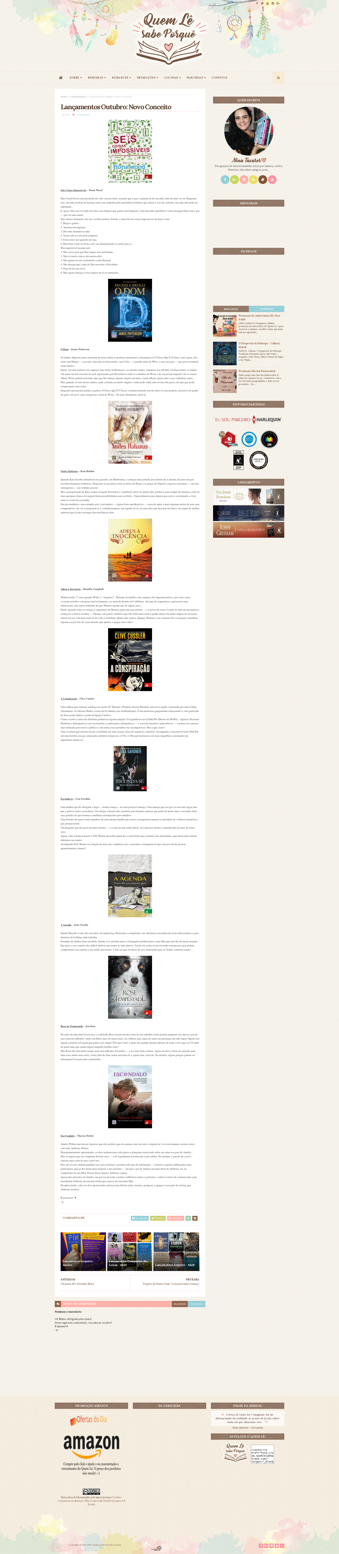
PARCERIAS (195, 77)
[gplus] (278, 3)
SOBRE (74, 77)
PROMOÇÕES (146, 77)
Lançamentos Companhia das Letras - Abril (128, 1263)
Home (64, 96)
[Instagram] (244, 179)
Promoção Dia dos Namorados (257, 371)
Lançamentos (78, 96)
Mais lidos (231, 309)
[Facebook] (225, 179)
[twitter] (262, 3)
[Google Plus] (234, 179)
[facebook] (257, 3)
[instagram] (273, 3)
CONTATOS (219, 77)
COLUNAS (171, 77)
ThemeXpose (61, 1545)
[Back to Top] (282, 1546)
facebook (196, 1303)
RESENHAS (95, 77)
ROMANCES (120, 77)
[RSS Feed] (253, 179)
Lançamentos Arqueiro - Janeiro (79, 1263)
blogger (180, 1303)
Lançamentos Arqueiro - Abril (174, 1265)
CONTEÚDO (266, 309)
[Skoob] (262, 179)
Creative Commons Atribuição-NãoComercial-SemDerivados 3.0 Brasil (91, 1501)
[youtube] (267, 3)
